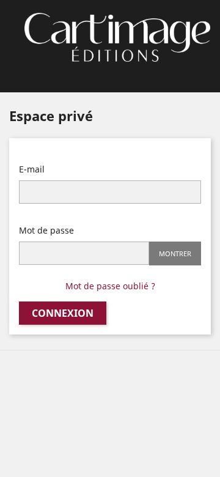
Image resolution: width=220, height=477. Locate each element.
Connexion (63, 313)
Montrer (175, 253)
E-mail (32, 169)
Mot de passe (46, 230)
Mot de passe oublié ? (110, 286)
